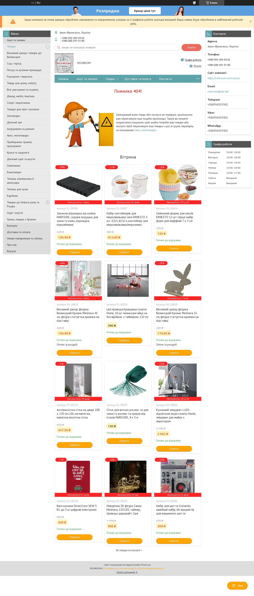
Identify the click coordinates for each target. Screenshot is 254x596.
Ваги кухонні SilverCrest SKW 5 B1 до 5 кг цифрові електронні (77, 508)
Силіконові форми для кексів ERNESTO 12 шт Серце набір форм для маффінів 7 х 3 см (174, 217)
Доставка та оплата (18, 232)
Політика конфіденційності (149, 568)
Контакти (12, 225)
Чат (240, 585)
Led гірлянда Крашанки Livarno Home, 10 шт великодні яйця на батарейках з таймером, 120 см (127, 313)
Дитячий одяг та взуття (21, 159)
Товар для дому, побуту (22, 83)
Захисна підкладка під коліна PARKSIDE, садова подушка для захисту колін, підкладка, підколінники (77, 218)
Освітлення (13, 165)
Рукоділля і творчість (19, 76)
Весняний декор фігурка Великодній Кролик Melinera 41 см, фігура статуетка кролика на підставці (78, 314)
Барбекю (12, 196)
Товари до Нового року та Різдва (23, 204)
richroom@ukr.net (218, 91)
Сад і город (14, 63)
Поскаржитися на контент (117, 568)
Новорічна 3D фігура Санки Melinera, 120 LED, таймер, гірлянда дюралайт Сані (124, 509)
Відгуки (11, 251)
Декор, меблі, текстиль (20, 96)
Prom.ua (145, 564)
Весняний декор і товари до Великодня (24, 55)
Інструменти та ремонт (20, 129)
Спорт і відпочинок (18, 103)
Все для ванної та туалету (22, 89)
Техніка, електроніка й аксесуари (20, 180)
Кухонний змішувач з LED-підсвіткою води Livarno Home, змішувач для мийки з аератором (176, 415)
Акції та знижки (16, 40)
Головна (63, 78)
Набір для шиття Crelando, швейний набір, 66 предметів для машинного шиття (175, 509)
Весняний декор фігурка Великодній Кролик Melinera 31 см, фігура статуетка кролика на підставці (177, 314)
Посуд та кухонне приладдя (24, 70)
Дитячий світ (14, 122)
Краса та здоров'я (18, 152)
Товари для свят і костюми (23, 109)
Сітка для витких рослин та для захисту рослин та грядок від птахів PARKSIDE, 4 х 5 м (127, 413)
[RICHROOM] (64, 63)
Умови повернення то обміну (24, 238)
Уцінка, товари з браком (21, 219)
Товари (11, 46)
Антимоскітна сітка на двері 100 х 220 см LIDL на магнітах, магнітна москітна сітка (78, 413)
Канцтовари (14, 172)
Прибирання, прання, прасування (19, 144)
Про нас (12, 245)
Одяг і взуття (15, 213)
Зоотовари (13, 116)
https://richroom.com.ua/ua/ (224, 78)
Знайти (191, 47)
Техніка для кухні (17, 189)
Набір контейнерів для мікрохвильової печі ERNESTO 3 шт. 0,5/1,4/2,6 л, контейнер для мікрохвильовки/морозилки (127, 218)
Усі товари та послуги (128, 550)
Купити (74, 252)
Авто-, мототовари (18, 135)
